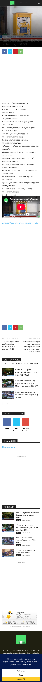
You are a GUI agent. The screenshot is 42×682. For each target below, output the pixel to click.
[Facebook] (4, 51)
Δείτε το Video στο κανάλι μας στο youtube (20, 223)
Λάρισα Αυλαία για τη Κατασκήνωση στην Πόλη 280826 (26, 395)
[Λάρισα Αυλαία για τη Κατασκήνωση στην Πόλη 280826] (8, 395)
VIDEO (5, 375)
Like (7, 419)
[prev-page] (3, 403)
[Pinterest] (15, 51)
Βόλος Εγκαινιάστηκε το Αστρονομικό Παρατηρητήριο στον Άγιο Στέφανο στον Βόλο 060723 (31, 347)
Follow (16, 419)
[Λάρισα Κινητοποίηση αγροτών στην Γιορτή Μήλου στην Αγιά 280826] (8, 383)
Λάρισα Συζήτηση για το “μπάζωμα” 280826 (25, 551)
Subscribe (25, 419)
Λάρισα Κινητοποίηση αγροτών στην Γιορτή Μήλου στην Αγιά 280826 (26, 383)
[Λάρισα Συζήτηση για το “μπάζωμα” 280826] (8, 553)
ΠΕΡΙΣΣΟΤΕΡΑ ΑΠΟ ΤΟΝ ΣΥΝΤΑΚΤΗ (21, 363)
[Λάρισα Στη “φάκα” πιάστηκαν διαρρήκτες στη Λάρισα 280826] (8, 372)
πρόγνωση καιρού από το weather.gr (20, 626)
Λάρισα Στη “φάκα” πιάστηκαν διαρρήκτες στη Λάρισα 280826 (27, 372)
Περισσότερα (8, 447)
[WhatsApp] (20, 51)
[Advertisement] (21, 78)
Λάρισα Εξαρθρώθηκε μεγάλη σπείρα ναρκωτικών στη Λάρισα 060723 (10, 345)
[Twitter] (10, 51)
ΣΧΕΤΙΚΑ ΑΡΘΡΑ (12, 359)
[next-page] (7, 403)
